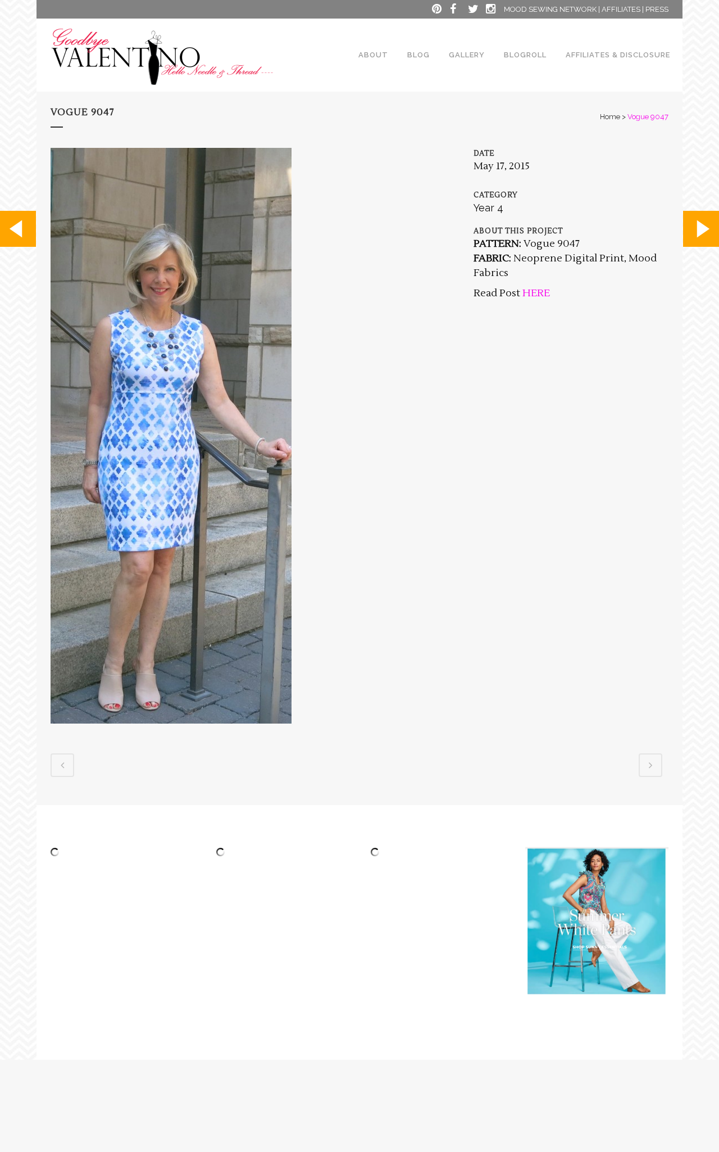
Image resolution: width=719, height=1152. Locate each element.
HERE (535, 293)
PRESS (656, 9)
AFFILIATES (621, 9)
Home (610, 116)
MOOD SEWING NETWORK (550, 9)
